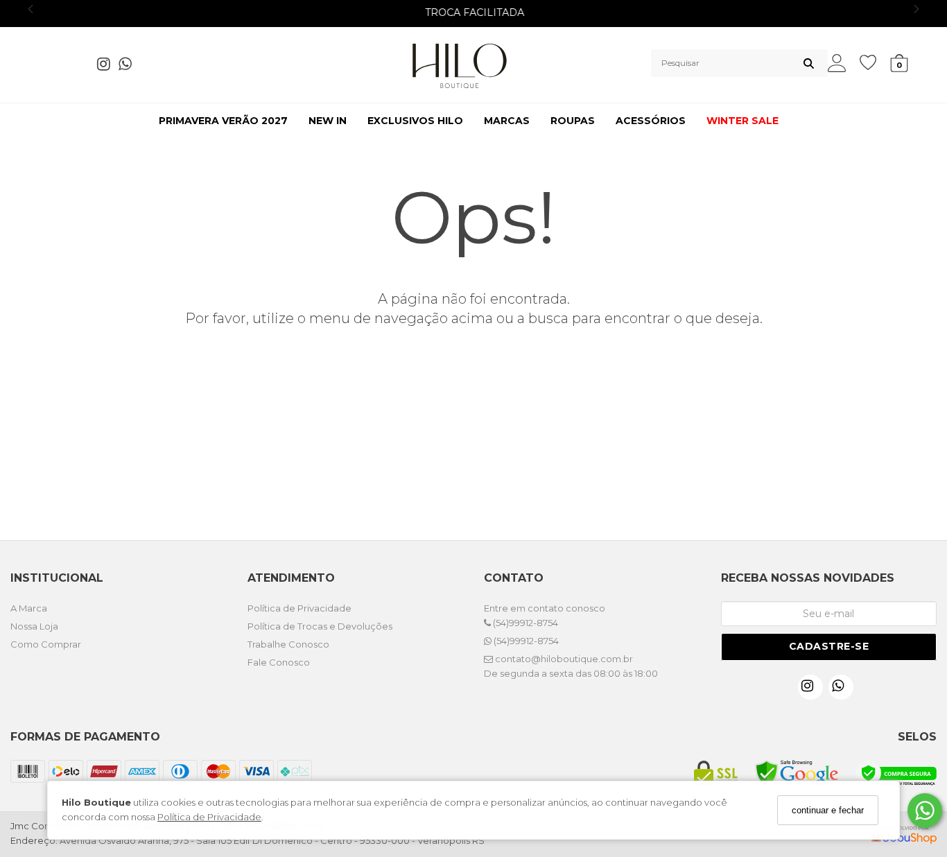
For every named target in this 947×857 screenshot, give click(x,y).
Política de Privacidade (209, 817)
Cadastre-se (829, 646)
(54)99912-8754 (524, 622)
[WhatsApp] (129, 66)
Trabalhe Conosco (288, 644)
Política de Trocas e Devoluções (319, 626)
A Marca (28, 608)
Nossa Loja (34, 626)
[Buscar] (809, 63)
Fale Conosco (278, 662)
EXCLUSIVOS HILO (415, 120)
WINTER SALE (742, 120)
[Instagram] (108, 66)
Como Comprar (45, 644)
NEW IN (328, 120)
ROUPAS (572, 120)
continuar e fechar (828, 810)
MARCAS (507, 120)
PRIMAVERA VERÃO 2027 (223, 120)
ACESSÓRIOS (651, 120)
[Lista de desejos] (875, 62)
